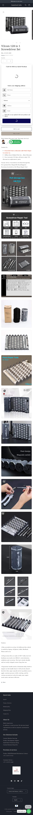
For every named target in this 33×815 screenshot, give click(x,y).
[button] (3, 5)
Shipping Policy (7, 710)
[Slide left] (13, 43)
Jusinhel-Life (10, 809)
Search (4, 699)
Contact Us (6, 714)
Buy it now (16, 134)
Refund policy (6, 707)
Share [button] (4, 682)
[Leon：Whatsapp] (15, 144)
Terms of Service (7, 703)
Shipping (3, 55)
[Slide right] (20, 43)
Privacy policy (9, 811)
